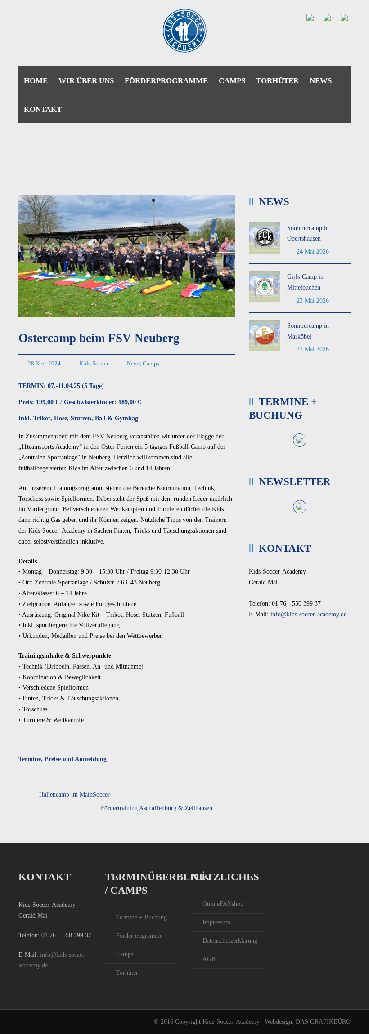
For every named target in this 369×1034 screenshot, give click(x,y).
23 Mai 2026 (313, 300)
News (321, 80)
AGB (209, 959)
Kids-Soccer (93, 363)
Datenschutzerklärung (229, 940)
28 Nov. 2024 (44, 363)
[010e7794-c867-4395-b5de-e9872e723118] (126, 256)
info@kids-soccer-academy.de (308, 614)
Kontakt (43, 109)
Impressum (216, 922)
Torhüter (277, 80)
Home (36, 80)
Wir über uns (86, 80)
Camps (232, 80)
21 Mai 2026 (313, 349)
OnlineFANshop (222, 903)
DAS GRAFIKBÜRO (323, 1021)
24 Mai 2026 (313, 251)
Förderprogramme (166, 80)
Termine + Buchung (141, 917)
